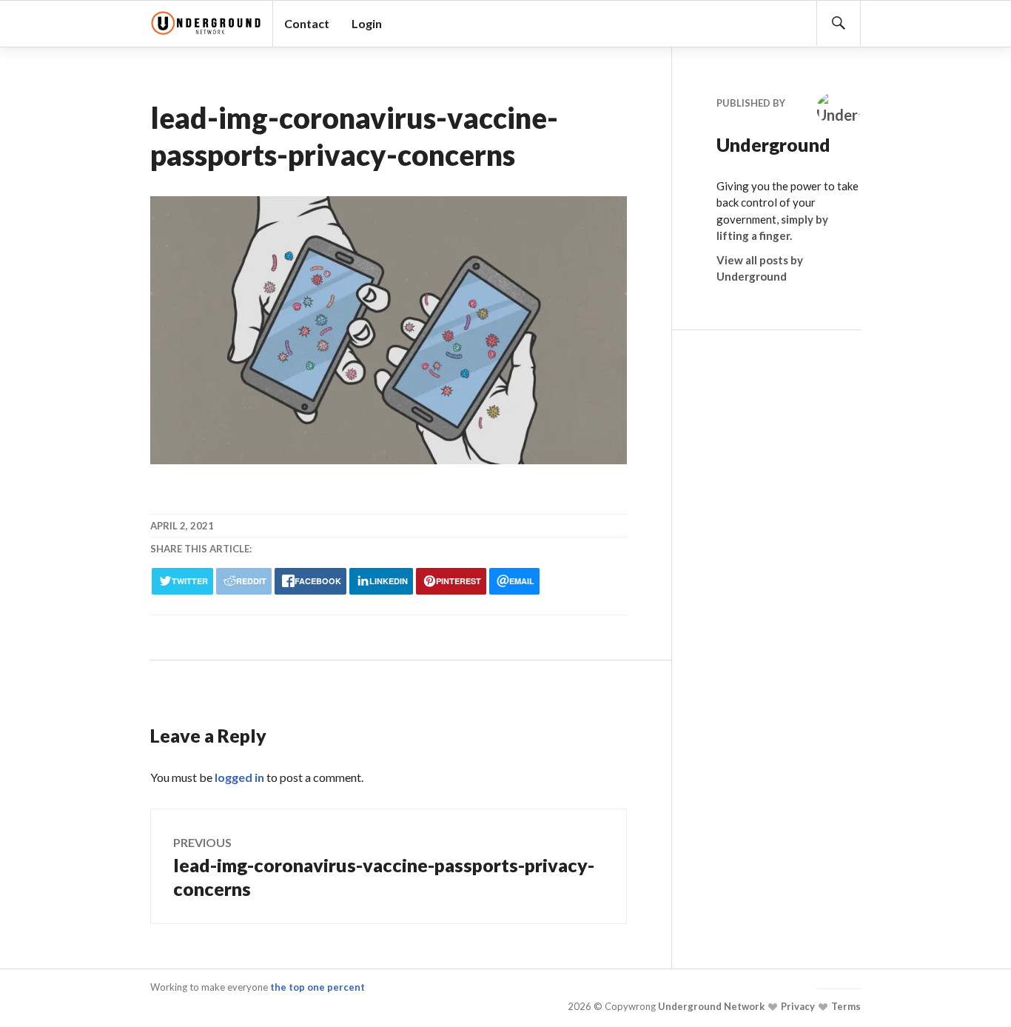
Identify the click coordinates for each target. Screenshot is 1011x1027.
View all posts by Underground (759, 268)
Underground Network (710, 1006)
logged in (239, 777)
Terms (845, 1006)
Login (367, 23)
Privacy (797, 1006)
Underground (760, 144)
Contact (306, 23)
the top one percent (317, 987)
